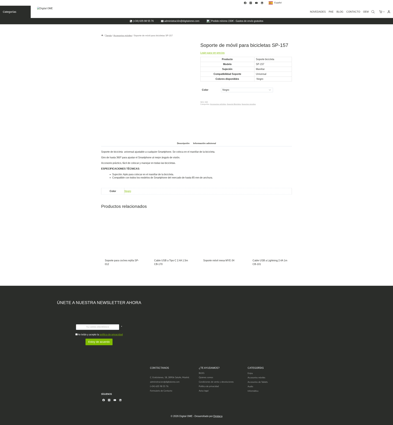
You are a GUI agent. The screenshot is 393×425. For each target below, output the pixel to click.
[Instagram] (250, 2)
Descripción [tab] (183, 143)
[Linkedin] (262, 2)
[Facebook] (245, 2)
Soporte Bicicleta (234, 104)
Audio (250, 386)
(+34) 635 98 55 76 (159, 386)
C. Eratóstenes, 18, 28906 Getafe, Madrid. (169, 377)
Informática (253, 391)
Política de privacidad (209, 386)
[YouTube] (256, 2)
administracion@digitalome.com (164, 382)
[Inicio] (102, 35)
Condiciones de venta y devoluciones (216, 382)
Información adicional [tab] (204, 143)
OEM (366, 11)
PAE (331, 11)
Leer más (122, 262)
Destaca (217, 416)
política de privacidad (111, 334)
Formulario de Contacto (161, 391)
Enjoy (250, 373)
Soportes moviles (249, 104)
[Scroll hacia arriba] (390, 410)
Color (205, 90)
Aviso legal (203, 391)
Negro (127, 191)
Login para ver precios (212, 52)
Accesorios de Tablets (258, 382)
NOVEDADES (318, 11)
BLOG (340, 11)
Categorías (9, 11)
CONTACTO (353, 11)
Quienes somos (206, 377)
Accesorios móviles (218, 104)
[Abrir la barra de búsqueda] (373, 11)
